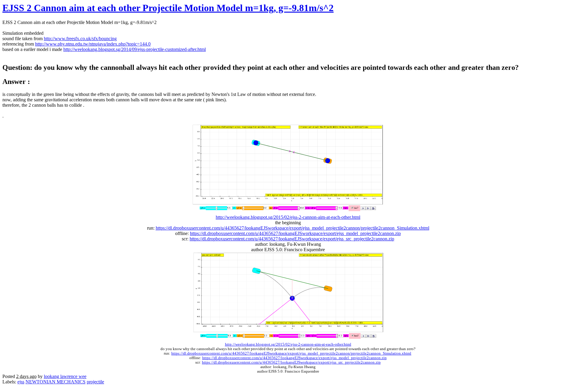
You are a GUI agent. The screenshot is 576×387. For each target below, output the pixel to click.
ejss (20, 381)
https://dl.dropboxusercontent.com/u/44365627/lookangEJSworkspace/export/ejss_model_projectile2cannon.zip (295, 233)
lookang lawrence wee (65, 376)
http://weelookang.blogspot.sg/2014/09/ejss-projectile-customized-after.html (134, 49)
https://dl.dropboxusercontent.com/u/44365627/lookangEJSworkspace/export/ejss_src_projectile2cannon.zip (292, 238)
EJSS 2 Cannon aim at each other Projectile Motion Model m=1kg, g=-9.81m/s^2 (168, 7)
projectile (95, 381)
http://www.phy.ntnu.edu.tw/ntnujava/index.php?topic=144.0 (93, 43)
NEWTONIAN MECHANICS (56, 381)
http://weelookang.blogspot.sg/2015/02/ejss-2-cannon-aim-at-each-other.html (288, 217)
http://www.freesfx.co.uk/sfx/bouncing (80, 38)
